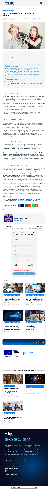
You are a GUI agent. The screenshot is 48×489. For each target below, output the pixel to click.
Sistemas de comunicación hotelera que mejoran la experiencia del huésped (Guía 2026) (11, 391)
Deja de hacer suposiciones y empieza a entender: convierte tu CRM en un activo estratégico (12, 299)
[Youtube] (24, 461)
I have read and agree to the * (24, 260)
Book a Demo (24, 273)
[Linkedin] (19, 461)
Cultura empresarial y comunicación (35, 295)
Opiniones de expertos (9, 10)
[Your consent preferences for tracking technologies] (2, 487)
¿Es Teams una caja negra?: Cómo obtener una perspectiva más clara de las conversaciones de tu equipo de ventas (34, 300)
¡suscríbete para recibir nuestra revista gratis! (26, 200)
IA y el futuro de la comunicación (11, 295)
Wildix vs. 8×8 (29, 390)
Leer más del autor (19, 220)
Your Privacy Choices (28, 487)
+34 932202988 (14, 474)
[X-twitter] (21, 461)
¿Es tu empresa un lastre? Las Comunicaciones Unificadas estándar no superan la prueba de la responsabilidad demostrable (12, 327)
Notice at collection (16, 487)
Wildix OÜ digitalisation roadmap (10, 361)
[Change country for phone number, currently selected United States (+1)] (14, 250)
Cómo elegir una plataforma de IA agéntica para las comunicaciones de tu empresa (33, 327)
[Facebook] (17, 461)
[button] (19, 205)
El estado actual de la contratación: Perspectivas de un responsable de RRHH (12, 417)
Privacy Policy (30, 260)
